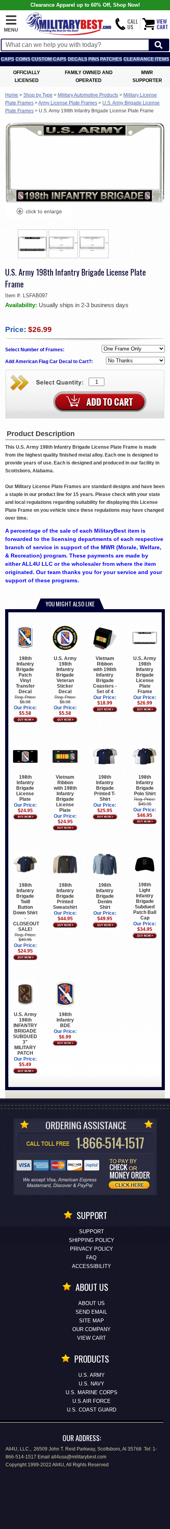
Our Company (91, 1329)
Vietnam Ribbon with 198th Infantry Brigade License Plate (65, 793)
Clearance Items (146, 59)
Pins (93, 59)
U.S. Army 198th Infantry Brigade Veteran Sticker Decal (65, 675)
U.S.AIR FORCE (91, 1401)
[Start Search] (158, 45)
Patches (111, 59)
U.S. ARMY (91, 1375)
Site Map (91, 1321)
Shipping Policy (91, 1240)
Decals (77, 59)
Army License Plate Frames (67, 103)
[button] (11, 24)
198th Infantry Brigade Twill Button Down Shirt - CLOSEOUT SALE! (26, 907)
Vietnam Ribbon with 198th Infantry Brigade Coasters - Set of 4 (105, 675)
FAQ (91, 1257)
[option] (32, 243)
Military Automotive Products (88, 95)
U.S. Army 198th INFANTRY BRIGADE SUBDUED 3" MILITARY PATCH (25, 1034)
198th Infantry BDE (65, 1020)
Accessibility (91, 1266)
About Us (91, 1303)
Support (91, 1231)
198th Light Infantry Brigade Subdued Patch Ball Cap (144, 901)
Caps (7, 59)
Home (11, 95)
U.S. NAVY (91, 1384)
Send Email (91, 1312)
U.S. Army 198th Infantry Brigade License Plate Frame (144, 675)
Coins (22, 59)
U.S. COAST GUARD (91, 1410)
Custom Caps (48, 59)
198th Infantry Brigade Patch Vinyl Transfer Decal (25, 675)
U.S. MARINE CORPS (91, 1392)
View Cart (91, 1338)
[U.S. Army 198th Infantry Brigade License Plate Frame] (38, 212)
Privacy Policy (91, 1249)
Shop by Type (38, 95)
